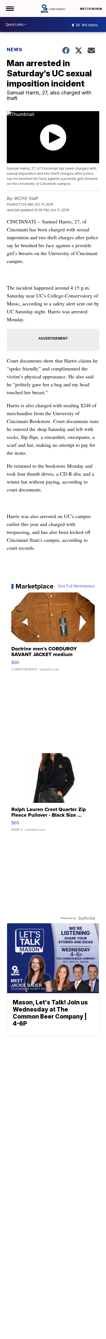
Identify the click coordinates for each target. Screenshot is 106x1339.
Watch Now (89, 8)
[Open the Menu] (9, 8)
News (14, 49)
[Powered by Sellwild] (86, 918)
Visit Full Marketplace (76, 586)
